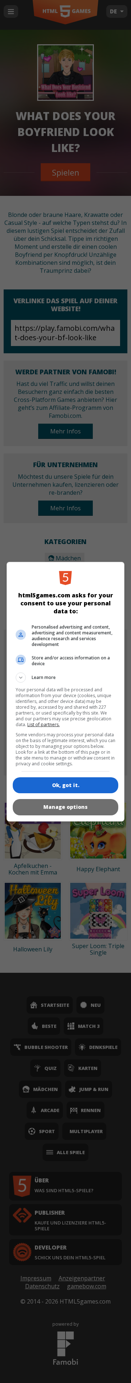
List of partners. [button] (43, 724)
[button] (65, 677)
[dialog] (65, 692)
